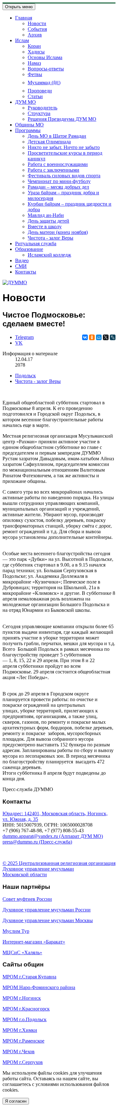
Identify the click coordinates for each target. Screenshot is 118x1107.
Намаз (34, 63)
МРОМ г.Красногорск (26, 1008)
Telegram (24, 337)
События (37, 29)
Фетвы (35, 74)
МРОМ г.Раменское (23, 1040)
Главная (23, 17)
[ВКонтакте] (85, 337)
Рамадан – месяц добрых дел (58, 187)
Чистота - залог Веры (50, 238)
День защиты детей (48, 221)
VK (19, 343)
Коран (34, 46)
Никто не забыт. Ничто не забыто (64, 147)
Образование (29, 249)
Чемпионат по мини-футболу (59, 181)
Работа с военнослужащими (58, 164)
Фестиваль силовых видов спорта (64, 175)
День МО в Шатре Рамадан (57, 136)
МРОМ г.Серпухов (23, 1062)
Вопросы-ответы (46, 68)
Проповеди (40, 90)
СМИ (21, 266)
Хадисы (36, 51)
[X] (106, 337)
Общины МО (29, 124)
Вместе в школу (45, 226)
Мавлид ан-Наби (46, 215)
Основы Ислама (45, 57)
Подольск (25, 375)
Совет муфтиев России (27, 899)
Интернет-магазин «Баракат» (34, 941)
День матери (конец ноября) (58, 232)
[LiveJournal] (112, 337)
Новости (37, 23)
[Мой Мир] (99, 337)
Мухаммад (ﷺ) (44, 82)
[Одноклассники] (92, 337)
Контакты (25, 271)
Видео (22, 260)
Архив (35, 34)
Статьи (35, 96)
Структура (39, 113)
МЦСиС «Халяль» (22, 952)
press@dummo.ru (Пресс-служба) (37, 841)
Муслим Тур (16, 931)
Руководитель (42, 107)
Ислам (22, 40)
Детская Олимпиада (49, 141)
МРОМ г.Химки (20, 1030)
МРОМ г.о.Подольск (25, 1019)
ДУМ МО (25, 102)
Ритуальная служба (35, 243)
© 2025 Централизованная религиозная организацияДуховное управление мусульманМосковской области (59, 869)
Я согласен (15, 1101)
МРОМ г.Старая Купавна (29, 976)
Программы (28, 130)
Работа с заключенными (53, 170)
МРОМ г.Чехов (19, 1051)
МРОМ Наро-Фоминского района (39, 987)
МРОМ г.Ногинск (22, 998)
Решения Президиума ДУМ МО (62, 119)
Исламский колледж (49, 254)
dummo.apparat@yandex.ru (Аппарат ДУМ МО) (53, 836)
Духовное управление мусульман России (47, 909)
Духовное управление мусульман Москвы (48, 920)
